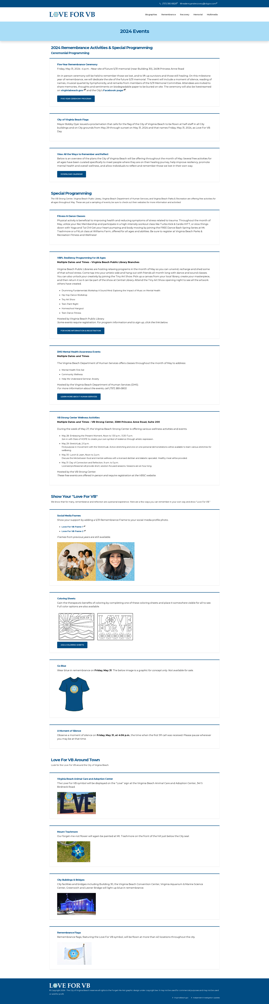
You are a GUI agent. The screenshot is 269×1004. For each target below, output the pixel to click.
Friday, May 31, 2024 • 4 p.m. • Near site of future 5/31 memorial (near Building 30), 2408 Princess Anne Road (120, 68)
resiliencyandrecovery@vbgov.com (199, 3)
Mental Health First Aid (73, 370)
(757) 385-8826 (169, 3)
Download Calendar (72, 174)
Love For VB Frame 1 (72, 527)
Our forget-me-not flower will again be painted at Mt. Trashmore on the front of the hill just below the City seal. (123, 836)
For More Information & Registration (81, 331)
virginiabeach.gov (72, 90)
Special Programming (71, 193)
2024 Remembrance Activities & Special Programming (101, 47)
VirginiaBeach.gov (181, 998)
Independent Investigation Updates (206, 998)
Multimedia (212, 14)
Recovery (184, 14)
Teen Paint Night (70, 304)
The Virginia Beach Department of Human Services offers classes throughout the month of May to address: (121, 363)
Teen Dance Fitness (71, 313)
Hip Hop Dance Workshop (74, 295)
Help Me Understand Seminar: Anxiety (80, 379)
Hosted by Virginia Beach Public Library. (112, 320)
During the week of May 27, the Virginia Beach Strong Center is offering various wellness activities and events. (122, 429)
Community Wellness (72, 374)
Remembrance (168, 14)
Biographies (151, 14)
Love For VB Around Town (75, 760)
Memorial (198, 14)
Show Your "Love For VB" (74, 496)
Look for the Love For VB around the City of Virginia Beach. (80, 765)
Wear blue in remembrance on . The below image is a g (125, 670)
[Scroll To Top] (264, 1001)
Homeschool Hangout (73, 308)
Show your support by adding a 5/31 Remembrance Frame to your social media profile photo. (112, 520)
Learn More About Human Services (79, 397)
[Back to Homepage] (72, 14)
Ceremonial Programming (70, 53)
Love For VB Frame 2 (72, 531)
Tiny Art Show (68, 299)
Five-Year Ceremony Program (76, 99)
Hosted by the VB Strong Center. (106, 473)
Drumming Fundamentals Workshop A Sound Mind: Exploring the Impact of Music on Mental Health (111, 290)
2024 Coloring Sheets (72, 645)
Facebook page (113, 90)
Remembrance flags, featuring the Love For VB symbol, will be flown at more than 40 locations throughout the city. (126, 937)
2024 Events (134, 31)
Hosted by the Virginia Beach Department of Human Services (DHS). (98, 386)
